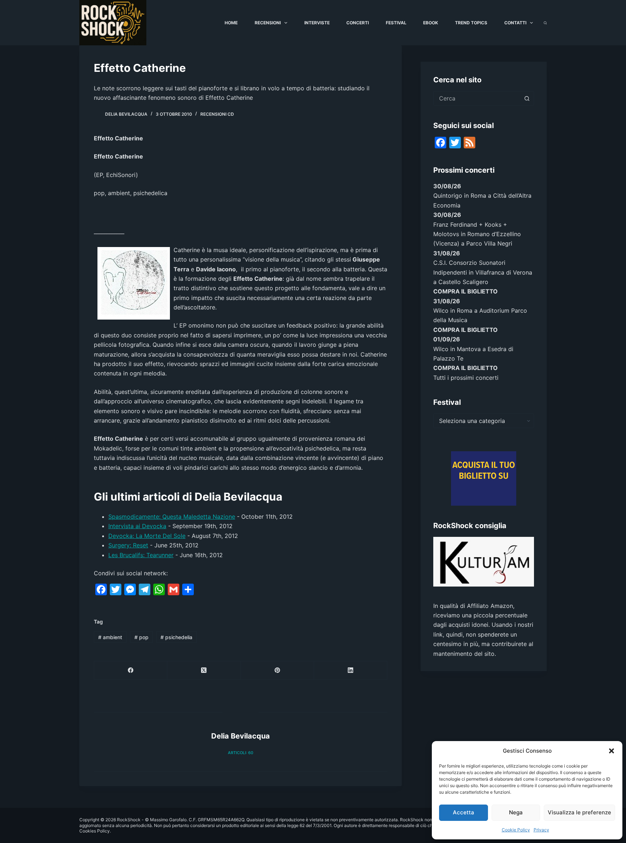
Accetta (463, 812)
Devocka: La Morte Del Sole (146, 535)
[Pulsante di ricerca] (527, 98)
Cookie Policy (516, 829)
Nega (516, 812)
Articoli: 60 (240, 752)
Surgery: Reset (128, 545)
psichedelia (176, 637)
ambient (110, 637)
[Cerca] (545, 22)
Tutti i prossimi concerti (465, 377)
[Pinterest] (277, 670)
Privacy (541, 829)
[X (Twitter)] (204, 670)
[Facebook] (130, 670)
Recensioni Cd (217, 114)
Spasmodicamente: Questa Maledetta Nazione (171, 516)
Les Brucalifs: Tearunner (141, 555)
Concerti (357, 22)
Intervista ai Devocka (137, 526)
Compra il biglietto (465, 291)
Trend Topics (471, 22)
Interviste (317, 22)
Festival (396, 22)
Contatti (515, 22)
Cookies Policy (94, 831)
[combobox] (477, 98)
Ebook (430, 22)
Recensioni (268, 22)
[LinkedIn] (350, 670)
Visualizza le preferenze (579, 812)
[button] (611, 750)
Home (231, 22)
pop (141, 637)
